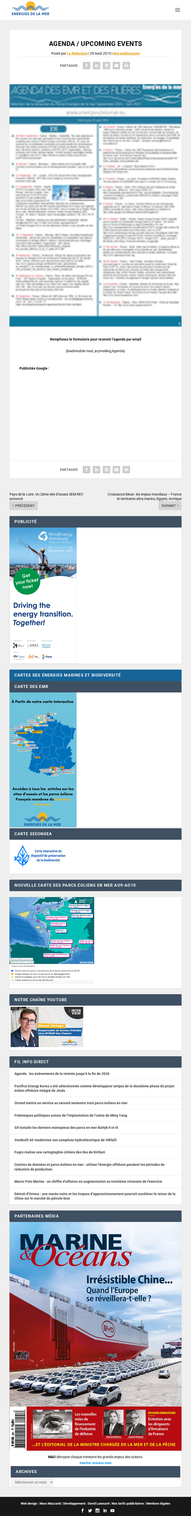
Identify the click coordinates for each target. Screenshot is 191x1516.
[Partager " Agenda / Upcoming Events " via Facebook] (87, 66)
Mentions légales (158, 1503)
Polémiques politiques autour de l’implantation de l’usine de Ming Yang (70, 1115)
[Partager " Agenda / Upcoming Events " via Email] (116, 66)
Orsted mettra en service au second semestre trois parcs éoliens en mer (71, 1103)
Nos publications (126, 53)
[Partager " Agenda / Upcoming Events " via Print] (126, 66)
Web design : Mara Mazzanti (41, 1503)
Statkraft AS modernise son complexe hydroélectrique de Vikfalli (65, 1140)
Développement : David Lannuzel (86, 1503)
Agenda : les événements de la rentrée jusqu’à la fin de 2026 (61, 1074)
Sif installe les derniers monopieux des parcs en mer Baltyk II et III (66, 1128)
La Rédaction (77, 53)
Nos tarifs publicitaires (128, 1503)
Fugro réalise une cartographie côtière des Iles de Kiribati (59, 1152)
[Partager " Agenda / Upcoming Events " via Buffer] (106, 66)
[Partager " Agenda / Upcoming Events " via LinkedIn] (96, 66)
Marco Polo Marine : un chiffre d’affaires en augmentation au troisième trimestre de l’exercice (88, 1181)
